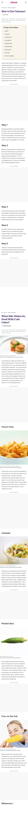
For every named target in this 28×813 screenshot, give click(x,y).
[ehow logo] (14, 2)
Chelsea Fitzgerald (7, 325)
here (10, 21)
